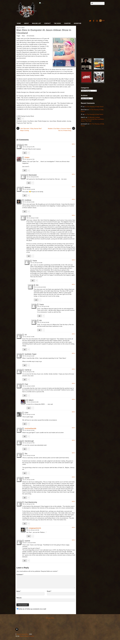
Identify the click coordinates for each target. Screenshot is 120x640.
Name (18, 591)
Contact (47, 23)
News (23, 35)
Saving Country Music (23, 634)
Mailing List (36, 23)
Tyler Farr (29, 123)
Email (49, 591)
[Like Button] (18, 118)
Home (19, 23)
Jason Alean (53, 121)
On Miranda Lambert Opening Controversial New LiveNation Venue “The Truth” (92, 119)
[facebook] (93, 20)
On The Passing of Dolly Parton (94, 106)
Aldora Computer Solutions (27, 636)
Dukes (27, 157)
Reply (73, 144)
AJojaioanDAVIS (35, 528)
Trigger (18, 35)
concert (24, 121)
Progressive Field (21, 123)
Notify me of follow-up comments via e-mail (32, 609)
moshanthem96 (30, 428)
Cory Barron (30, 121)
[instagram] (97, 20)
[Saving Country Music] (26, 18)
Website (19, 597)
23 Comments (30, 35)
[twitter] (90, 20)
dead (35, 121)
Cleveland (19, 121)
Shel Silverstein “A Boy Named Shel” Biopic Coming (29, 129)
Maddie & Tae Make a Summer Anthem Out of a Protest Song (61, 129)
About (26, 23)
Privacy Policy (50, 618)
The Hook (57, 23)
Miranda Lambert (61, 121)
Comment (19, 574)
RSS (103, 20)
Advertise (77, 23)
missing (69, 121)
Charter (67, 23)
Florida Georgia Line (43, 121)
